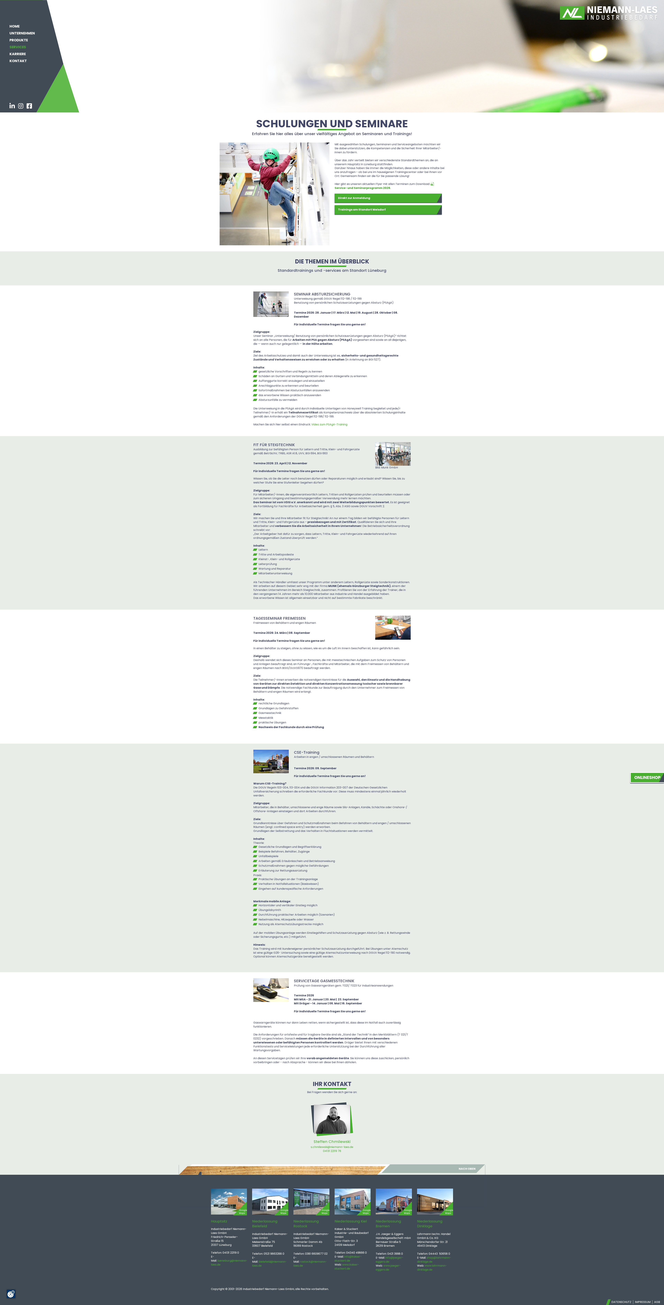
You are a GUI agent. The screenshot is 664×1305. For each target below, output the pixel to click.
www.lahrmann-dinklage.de (432, 1268)
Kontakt (18, 60)
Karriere (18, 54)
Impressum (643, 1302)
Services (18, 47)
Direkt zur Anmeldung (354, 198)
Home (15, 26)
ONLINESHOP (647, 777)
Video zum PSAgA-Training (329, 424)
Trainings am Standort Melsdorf (362, 210)
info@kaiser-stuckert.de (348, 1259)
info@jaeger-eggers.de (389, 1260)
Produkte (19, 40)
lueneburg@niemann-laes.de (229, 1263)
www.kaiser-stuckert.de (347, 1267)
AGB (657, 1302)
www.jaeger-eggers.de (388, 1268)
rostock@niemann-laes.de (310, 1264)
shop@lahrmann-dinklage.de (434, 1260)
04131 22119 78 (332, 1151)
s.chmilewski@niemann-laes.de (332, 1147)
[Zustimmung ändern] (11, 1294)
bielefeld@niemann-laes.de (269, 1264)
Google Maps (243, 1212)
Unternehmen (22, 33)
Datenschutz (621, 1302)
